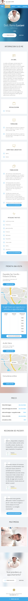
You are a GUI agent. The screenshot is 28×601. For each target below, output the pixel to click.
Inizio (2, 6)
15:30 (22, 323)
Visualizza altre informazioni (14, 204)
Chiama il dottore (9, 284)
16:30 (22, 328)
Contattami (21, 35)
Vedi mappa (14, 295)
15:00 (22, 320)
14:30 (22, 317)
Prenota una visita (15, 599)
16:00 (22, 326)
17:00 (22, 331)
